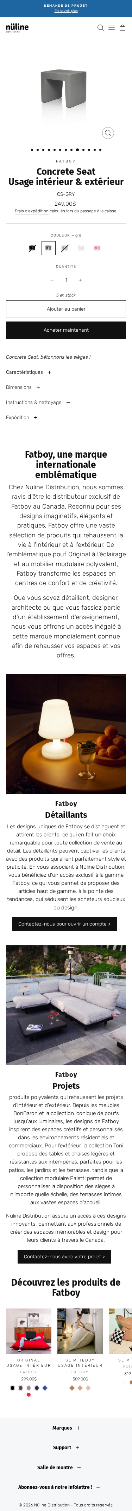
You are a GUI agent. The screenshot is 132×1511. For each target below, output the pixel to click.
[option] (66, 9)
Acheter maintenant (66, 330)
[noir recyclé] (32, 248)
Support (62, 1448)
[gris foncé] (20, 1388)
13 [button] (101, 150)
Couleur (66, 235)
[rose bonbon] (80, 1388)
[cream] (123, 1382)
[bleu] (36, 1388)
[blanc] (81, 248)
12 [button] (95, 150)
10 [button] (84, 150)
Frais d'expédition (32, 210)
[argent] (28, 1388)
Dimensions (19, 387)
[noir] (12, 1388)
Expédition (18, 417)
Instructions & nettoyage (34, 402)
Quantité (66, 266)
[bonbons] (97, 248)
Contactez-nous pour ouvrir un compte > (64, 924)
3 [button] (44, 150)
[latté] (72, 1388)
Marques (62, 1428)
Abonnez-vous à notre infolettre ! (55, 1487)
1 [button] (32, 150)
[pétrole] (45, 1388)
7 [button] (66, 150)
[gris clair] (64, 248)
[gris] (48, 248)
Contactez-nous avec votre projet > (64, 1257)
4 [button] (49, 150)
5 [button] (55, 150)
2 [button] (38, 150)
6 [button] (61, 150)
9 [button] (78, 150)
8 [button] (72, 150)
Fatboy (66, 161)
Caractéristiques (25, 372)
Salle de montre (55, 1468)
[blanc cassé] (88, 1388)
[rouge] (28, 1394)
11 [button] (90, 150)
